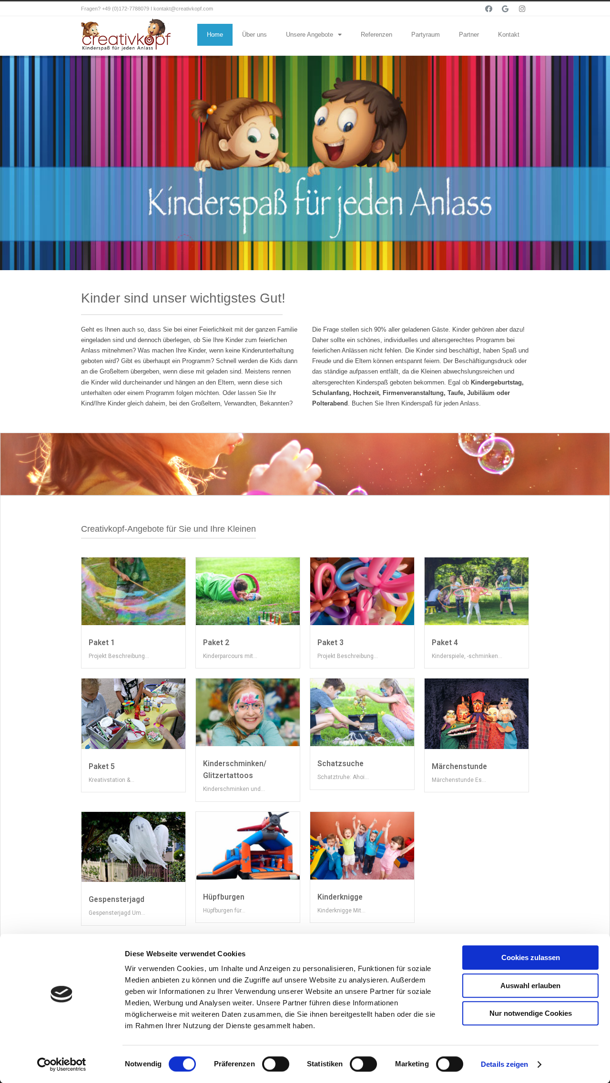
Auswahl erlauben (530, 986)
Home (215, 34)
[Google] (505, 8)
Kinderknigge (340, 897)
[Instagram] (522, 8)
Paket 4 (445, 642)
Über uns (254, 34)
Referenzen (376, 34)
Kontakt (508, 34)
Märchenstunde (459, 766)
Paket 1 (102, 642)
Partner (469, 34)
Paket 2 (216, 642)
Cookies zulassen (530, 957)
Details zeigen (504, 1064)
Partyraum (425, 34)
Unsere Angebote (309, 34)
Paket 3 (330, 642)
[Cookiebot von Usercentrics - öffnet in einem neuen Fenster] (61, 1064)
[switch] (275, 1064)
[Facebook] (488, 8)
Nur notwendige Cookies (530, 1013)
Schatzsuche (340, 763)
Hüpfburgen (223, 897)
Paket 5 (102, 766)
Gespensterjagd (116, 899)
